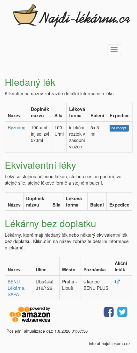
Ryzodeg (16, 127)
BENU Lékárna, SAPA (16, 287)
